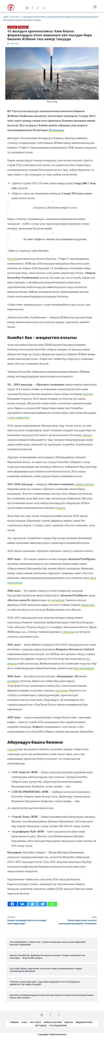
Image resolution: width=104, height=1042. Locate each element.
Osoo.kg (12, 258)
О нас (24, 1022)
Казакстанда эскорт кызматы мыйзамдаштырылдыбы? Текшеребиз (78, 920)
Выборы (69, 1022)
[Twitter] (32, 904)
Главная (14, 1022)
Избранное (23, 27)
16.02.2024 (14, 43)
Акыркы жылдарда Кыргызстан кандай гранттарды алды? (26, 920)
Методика (41, 1025)
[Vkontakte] (22, 904)
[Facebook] (12, 904)
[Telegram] (42, 904)
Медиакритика (84, 1022)
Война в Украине (53, 1022)
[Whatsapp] (52, 904)
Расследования (58, 1025)
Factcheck (12, 27)
